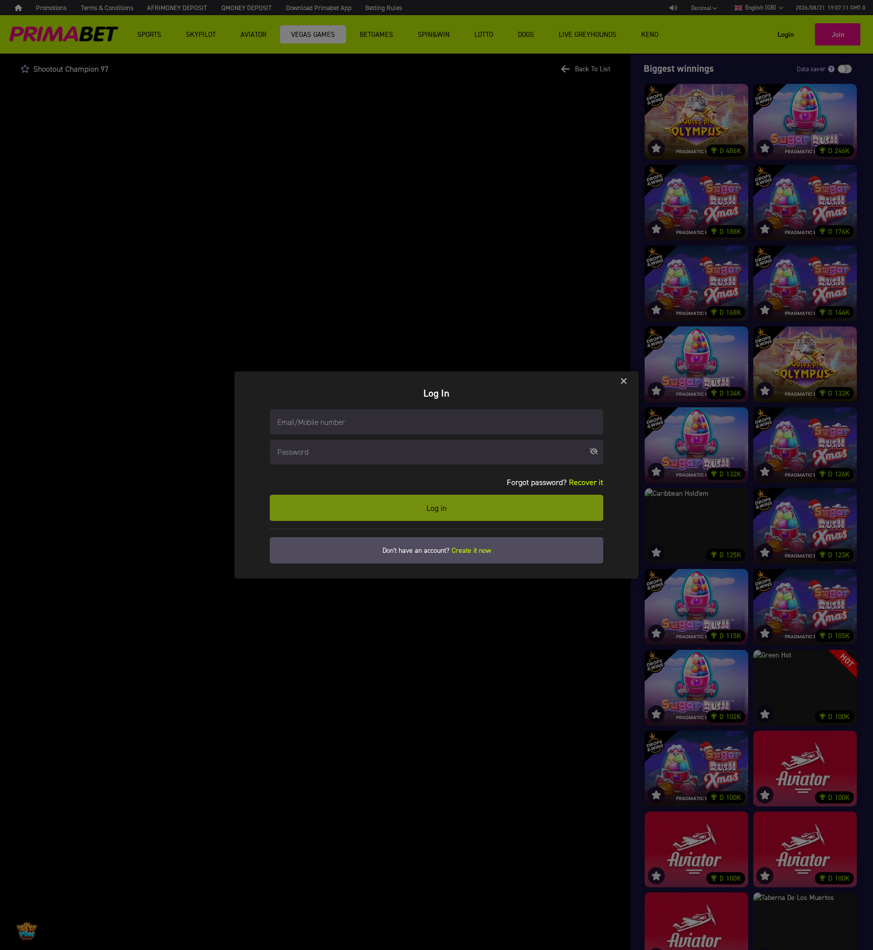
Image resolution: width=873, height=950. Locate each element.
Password (293, 451)
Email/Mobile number (311, 421)
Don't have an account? (436, 550)
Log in (436, 508)
